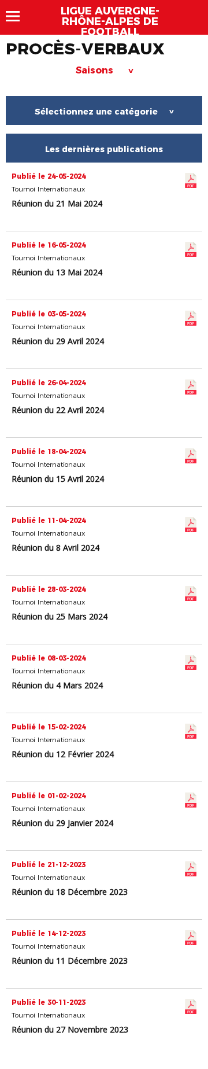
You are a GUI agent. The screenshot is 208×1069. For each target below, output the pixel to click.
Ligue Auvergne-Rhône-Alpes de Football (110, 21)
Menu (18, 16)
